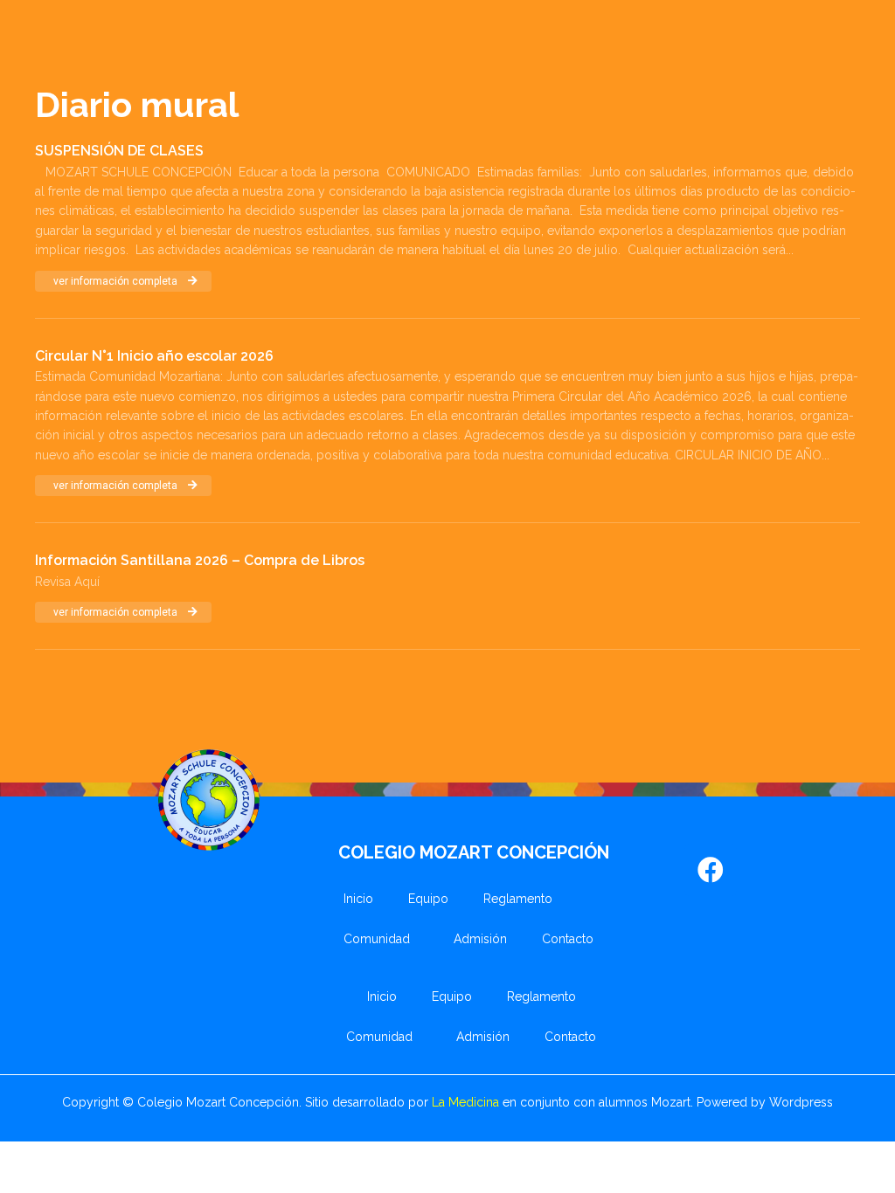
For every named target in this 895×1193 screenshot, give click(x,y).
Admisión (480, 939)
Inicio (358, 899)
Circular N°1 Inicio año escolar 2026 (154, 356)
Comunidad (376, 939)
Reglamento (517, 899)
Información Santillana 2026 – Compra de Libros (199, 560)
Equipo (428, 899)
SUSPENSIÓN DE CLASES (119, 150)
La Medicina (465, 1102)
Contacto (567, 939)
